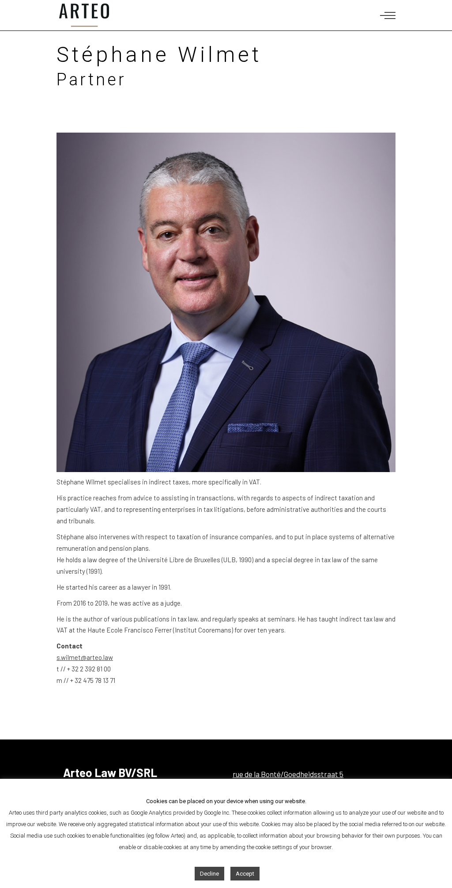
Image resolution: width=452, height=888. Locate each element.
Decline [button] (209, 873)
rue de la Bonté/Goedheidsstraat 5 (288, 774)
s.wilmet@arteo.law (84, 657)
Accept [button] (245, 873)
